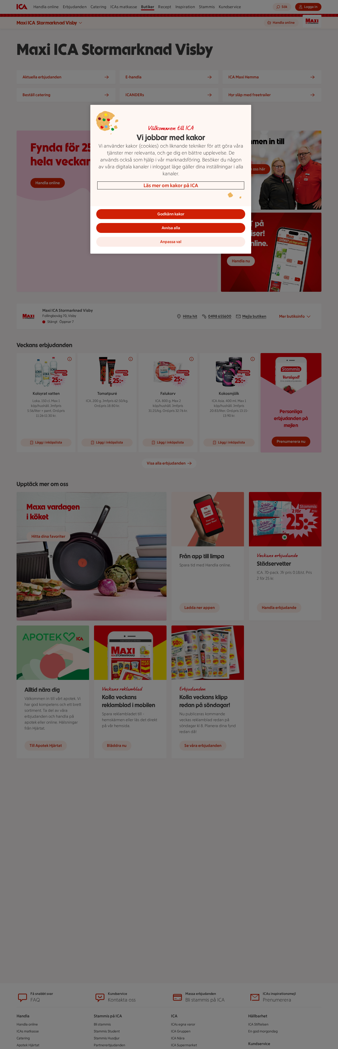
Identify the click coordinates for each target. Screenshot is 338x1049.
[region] (170, 179)
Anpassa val (170, 241)
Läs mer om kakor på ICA (171, 185)
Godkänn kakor (170, 214)
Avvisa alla (171, 227)
